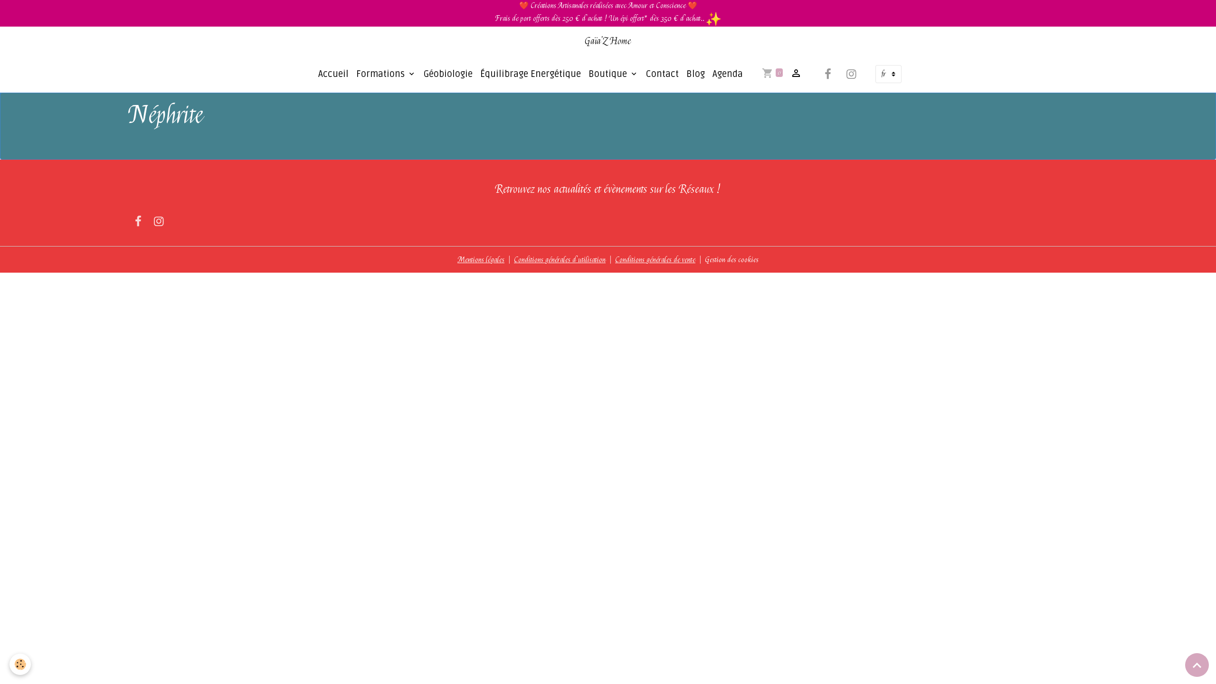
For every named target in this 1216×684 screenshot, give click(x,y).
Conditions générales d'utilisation (560, 260)
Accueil (333, 74)
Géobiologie (448, 74)
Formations (381, 74)
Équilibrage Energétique (530, 74)
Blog (695, 74)
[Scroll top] (1197, 665)
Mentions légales (480, 260)
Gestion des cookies (732, 260)
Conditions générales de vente (655, 260)
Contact (662, 74)
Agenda (727, 74)
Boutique (609, 74)
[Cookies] (20, 664)
